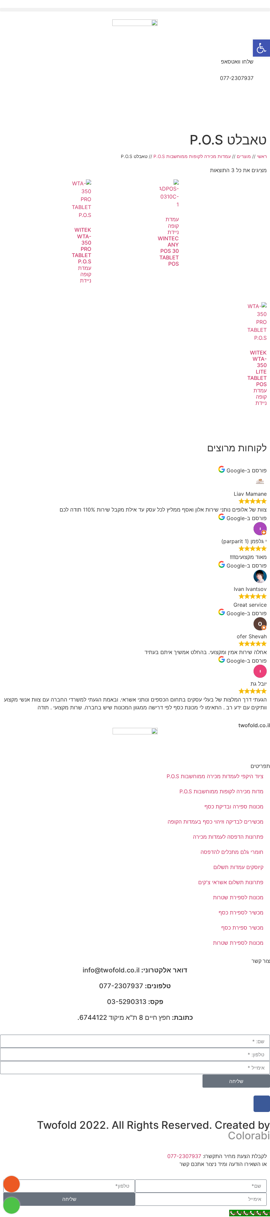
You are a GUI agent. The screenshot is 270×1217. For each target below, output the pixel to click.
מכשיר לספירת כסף (241, 912)
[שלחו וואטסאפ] (262, 66)
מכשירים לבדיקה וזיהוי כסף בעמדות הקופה (215, 821)
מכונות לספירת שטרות (238, 897)
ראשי (262, 156)
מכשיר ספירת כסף (242, 927)
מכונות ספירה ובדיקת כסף (233, 806)
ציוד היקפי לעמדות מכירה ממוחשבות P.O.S (215, 776)
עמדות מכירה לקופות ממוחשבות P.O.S (192, 156)
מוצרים (244, 156)
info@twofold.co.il (135, 970)
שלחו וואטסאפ (237, 61)
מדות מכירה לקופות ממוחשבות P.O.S (221, 791)
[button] (135, 10)
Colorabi (249, 1135)
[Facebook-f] (262, 1104)
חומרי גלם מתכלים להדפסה (232, 852)
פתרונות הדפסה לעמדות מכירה (228, 836)
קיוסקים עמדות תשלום (238, 867)
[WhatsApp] (11, 1205)
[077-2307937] (262, 82)
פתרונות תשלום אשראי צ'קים (230, 882)
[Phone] (11, 1184)
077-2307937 (237, 78)
